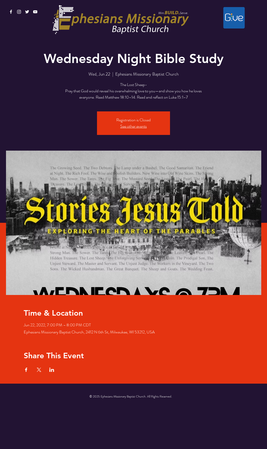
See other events (133, 126)
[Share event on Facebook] (26, 370)
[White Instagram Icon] (19, 11)
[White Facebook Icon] (11, 11)
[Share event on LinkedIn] (51, 370)
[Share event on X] (39, 370)
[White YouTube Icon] (35, 11)
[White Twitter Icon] (27, 11)
